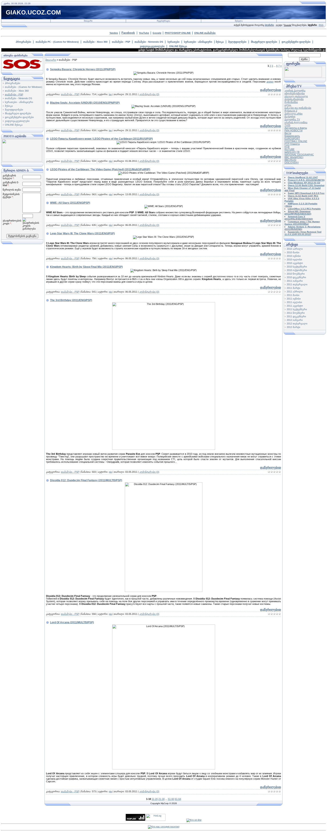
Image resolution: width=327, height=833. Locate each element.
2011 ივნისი (294, 298)
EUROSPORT (292, 138)
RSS (321, 25)
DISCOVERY (292, 162)
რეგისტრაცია (163, 21)
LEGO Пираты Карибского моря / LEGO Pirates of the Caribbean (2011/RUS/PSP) (101, 138)
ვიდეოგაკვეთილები (152, 46)
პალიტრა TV (292, 119)
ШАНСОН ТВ (292, 152)
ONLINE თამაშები (205, 33)
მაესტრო (290, 116)
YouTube (144, 33)
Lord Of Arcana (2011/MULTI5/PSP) (72, 622)
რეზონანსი (291, 102)
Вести (288, 133)
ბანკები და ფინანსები (298, 108)
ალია (288, 105)
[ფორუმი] (303, 76)
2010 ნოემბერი (296, 273)
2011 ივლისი (294, 302)
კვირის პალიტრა (295, 90)
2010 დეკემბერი (296, 277)
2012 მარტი (293, 327)
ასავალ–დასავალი (296, 96)
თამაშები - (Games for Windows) (23, 87)
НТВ (287, 146)
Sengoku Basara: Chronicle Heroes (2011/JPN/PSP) (82, 69)
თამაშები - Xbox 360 (95, 41)
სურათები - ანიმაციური (198, 41)
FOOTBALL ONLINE (296, 141)
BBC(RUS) (290, 160)
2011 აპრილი (295, 291)
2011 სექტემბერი (297, 309)
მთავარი (88, 21)
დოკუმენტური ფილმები (296, 41)
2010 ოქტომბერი (297, 270)
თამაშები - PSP (121, 41)
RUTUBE (290, 149)
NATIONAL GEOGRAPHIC (299, 154)
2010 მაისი (293, 252)
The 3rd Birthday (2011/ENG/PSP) (71, 300)
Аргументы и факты (296, 128)
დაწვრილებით (270, 90)
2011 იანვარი (295, 281)
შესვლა (239, 21)
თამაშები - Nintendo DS (149, 41)
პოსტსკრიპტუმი (294, 99)
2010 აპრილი (295, 248)
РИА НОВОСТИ (294, 130)
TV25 (287, 125)
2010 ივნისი (294, 256)
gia (110, 161)
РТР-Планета (292, 144)
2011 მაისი (293, 295)
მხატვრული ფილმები (264, 41)
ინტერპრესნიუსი (295, 93)
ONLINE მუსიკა (178, 46)
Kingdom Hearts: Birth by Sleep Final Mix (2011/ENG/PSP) (86, 266)
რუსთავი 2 (291, 110)
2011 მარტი (293, 288)
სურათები (174, 41)
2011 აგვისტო (295, 305)
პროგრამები (23, 41)
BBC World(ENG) (294, 157)
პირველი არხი (294, 113)
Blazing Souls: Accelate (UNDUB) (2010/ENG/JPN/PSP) (85, 102)
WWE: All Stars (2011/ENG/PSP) (70, 202)
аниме (270, 81)
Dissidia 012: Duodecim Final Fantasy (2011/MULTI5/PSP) (86, 480)
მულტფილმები (237, 41)
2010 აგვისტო (295, 263)
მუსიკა (220, 41)
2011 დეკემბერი (296, 316)
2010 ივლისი (294, 259)
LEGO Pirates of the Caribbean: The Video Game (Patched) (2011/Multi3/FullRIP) (100, 169)
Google (157, 33)
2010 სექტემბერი (297, 266)
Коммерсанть (292, 136)
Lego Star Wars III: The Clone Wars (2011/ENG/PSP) (82, 233)
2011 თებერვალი (297, 284)
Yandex (113, 33)
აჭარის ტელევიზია (296, 122)
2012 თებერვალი (297, 323)
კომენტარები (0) (149, 94)
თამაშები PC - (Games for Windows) (57, 41)
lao (110, 94)
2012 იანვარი (295, 320)
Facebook (128, 32)
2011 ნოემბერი (296, 313)
